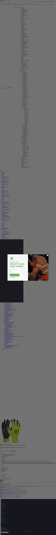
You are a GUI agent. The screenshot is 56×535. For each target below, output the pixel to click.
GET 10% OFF (14, 275)
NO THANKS (12, 277)
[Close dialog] (47, 255)
